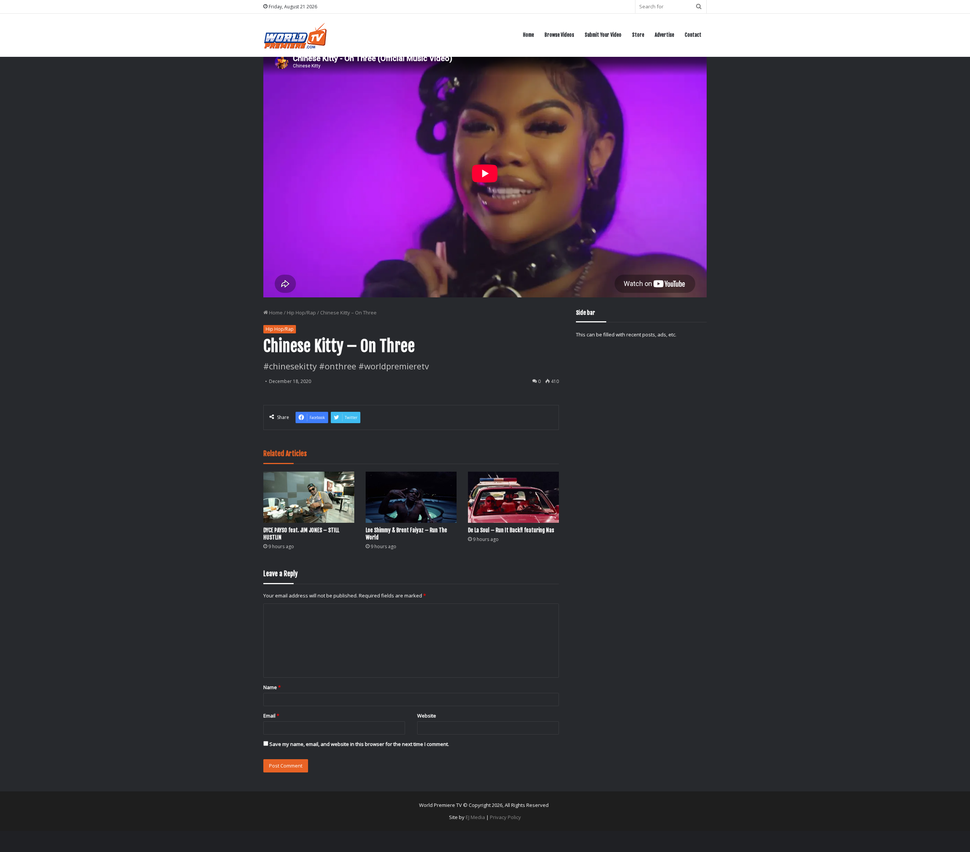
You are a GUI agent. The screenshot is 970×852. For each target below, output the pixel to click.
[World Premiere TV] (295, 35)
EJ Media (475, 817)
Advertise (664, 35)
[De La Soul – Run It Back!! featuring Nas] (513, 497)
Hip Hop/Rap (301, 312)
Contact (693, 35)
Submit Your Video (603, 35)
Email (271, 715)
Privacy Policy (505, 817)
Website (426, 715)
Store (638, 35)
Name (272, 687)
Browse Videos (559, 35)
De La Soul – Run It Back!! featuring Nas (511, 530)
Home (528, 35)
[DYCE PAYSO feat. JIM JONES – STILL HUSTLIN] (308, 497)
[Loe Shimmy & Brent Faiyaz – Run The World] (411, 497)
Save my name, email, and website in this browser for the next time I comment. (359, 744)
